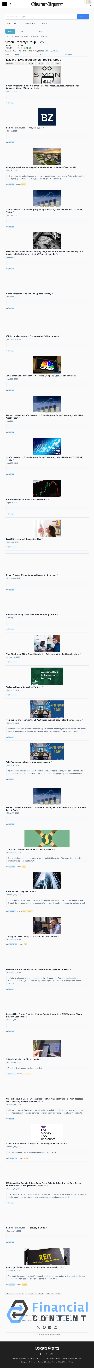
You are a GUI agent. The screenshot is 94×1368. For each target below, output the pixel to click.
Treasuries (43, 36)
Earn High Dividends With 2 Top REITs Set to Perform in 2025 (35, 1267)
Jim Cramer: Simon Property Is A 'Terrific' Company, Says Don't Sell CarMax (42, 375)
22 (52, 64)
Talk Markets (12, 911)
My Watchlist (29, 23)
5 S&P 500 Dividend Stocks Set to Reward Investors (30, 849)
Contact (48, 1362)
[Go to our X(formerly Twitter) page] (46, 1354)
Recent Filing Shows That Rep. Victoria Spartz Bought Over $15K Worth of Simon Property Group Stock (44, 1015)
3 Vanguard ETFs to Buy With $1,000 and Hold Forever (33, 936)
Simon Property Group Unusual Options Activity (29, 293)
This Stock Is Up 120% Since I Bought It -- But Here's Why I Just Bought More (43, 654)
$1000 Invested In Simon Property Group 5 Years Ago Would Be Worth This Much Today (44, 210)
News (17, 36)
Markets (10, 31)
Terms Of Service (69, 1320)
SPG (44, 42)
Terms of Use (57, 1362)
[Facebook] (44, 1327)
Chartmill (11, 737)
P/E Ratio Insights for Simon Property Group (27, 499)
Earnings (26, 1158)
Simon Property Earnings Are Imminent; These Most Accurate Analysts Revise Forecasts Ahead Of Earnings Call (42, 87)
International (34, 36)
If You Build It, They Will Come (21, 891)
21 (48, 64)
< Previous (9, 64)
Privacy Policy (54, 1320)
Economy (23, 184)
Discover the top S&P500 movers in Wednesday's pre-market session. (40, 969)
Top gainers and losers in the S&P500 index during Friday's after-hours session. (44, 720)
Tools (40, 31)
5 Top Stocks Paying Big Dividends (23, 1059)
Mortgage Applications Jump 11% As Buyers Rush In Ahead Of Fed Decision (42, 167)
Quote (17, 54)
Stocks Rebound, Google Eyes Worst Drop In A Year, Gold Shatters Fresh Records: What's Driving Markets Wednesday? (44, 1100)
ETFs (31, 31)
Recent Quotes (12, 23)
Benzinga (11, 103)
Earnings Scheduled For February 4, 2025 (26, 1228)
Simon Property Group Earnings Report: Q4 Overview (32, 575)
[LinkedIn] (49, 1327)
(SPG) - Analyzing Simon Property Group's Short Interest (33, 336)
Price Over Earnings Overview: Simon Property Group (32, 614)
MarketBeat (12, 866)
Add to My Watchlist (51, 51)
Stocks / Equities (27, 1074)
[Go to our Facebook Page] (40, 1354)
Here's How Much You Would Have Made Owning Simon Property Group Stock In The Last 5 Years (46, 808)
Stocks (21, 31)
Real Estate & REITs (27, 911)
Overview (10, 36)
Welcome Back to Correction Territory (25, 687)
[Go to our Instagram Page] (51, 1354)
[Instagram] (55, 1327)
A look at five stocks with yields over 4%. (25, 1068)
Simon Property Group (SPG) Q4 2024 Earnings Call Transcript (36, 1143)
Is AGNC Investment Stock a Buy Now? (25, 539)
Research (68, 54)
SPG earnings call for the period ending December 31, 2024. (32, 1152)
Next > (58, 64)
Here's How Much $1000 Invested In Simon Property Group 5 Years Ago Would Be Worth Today (44, 416)
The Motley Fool (13, 547)
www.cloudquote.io (64, 1315)
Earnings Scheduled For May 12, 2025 (25, 128)
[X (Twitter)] (38, 1327)
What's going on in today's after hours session (29, 762)
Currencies (24, 36)
